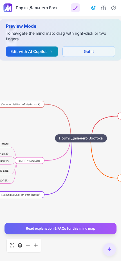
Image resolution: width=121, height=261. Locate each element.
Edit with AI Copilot (28, 51)
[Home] (8, 7)
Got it (89, 51)
